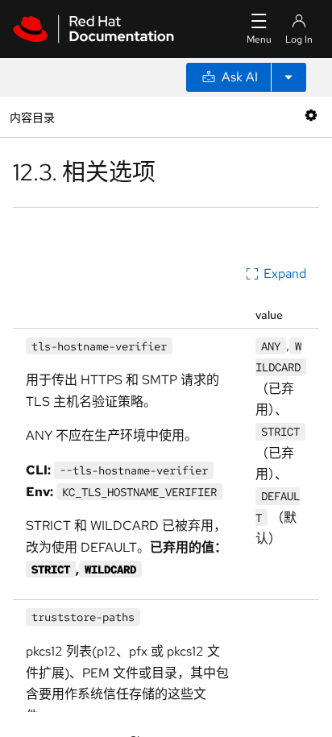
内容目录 (32, 116)
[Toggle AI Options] (288, 77)
